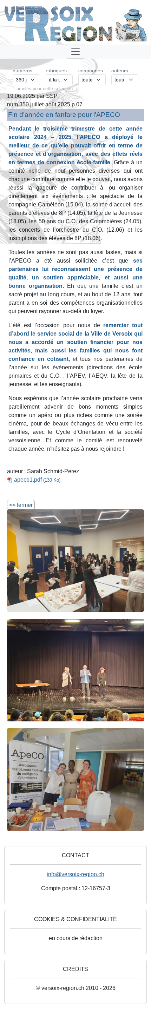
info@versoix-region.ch (75, 874)
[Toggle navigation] (75, 52)
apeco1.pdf (36, 480)
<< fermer (21, 505)
